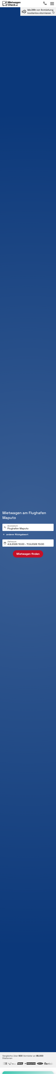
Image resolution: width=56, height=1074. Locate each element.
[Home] (11, 3)
